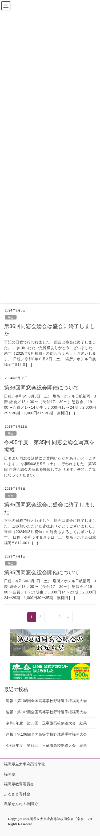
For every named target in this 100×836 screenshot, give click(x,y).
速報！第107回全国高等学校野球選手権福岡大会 (46, 712)
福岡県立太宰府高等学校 (24, 764)
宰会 (11, 317)
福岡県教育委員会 (19, 784)
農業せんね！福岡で (21, 804)
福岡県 (9, 774)
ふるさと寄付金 (17, 794)
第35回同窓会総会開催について (41, 572)
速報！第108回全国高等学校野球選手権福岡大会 (46, 701)
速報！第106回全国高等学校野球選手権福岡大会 (46, 734)
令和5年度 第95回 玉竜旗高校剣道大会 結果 (46, 745)
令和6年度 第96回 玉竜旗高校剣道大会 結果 (46, 723)
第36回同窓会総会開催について (41, 388)
